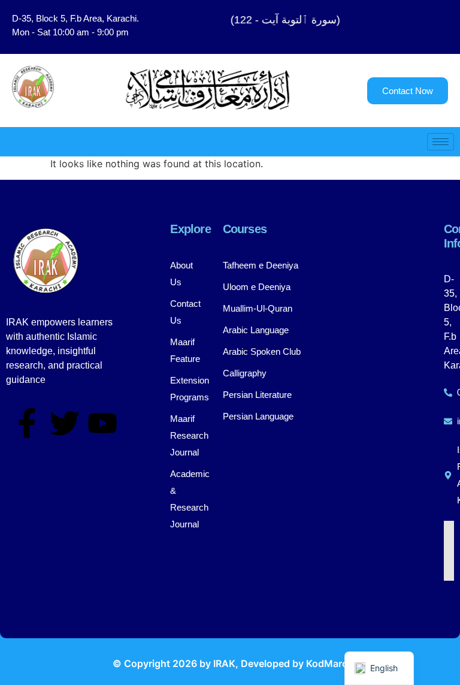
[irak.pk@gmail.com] (449, 421)
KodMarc (326, 663)
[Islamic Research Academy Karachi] (449, 475)
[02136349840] (449, 392)
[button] (411, 27)
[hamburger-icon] (440, 141)
